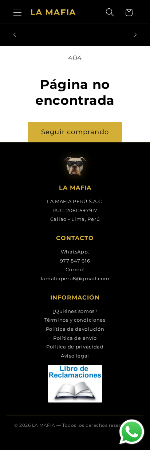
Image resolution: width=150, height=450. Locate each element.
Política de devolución (75, 329)
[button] (17, 12)
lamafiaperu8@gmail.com (75, 278)
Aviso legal (75, 356)
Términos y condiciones (75, 320)
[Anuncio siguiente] (135, 35)
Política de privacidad (75, 347)
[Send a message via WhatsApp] (131, 431)
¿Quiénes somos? (75, 311)
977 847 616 (75, 261)
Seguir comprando (75, 132)
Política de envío (75, 338)
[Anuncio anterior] (15, 35)
